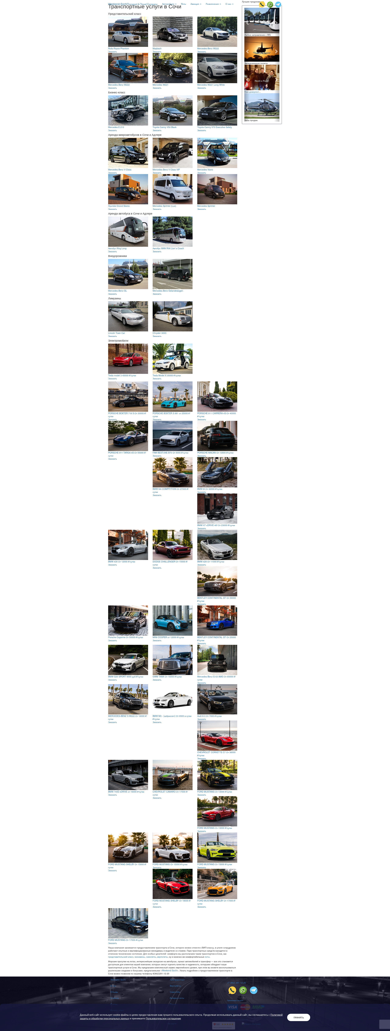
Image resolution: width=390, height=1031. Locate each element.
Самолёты (175, 991)
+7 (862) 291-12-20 (236, 982)
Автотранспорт (177, 979)
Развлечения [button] (212, 3)
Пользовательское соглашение (163, 1018)
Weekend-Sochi (133, 4)
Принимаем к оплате (235, 1000)
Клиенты (114, 997)
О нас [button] (228, 3)
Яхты (183, 3)
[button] (247, 22)
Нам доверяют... (252, 91)
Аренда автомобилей (261, 23)
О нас (113, 985)
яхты (207, 956)
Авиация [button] (195, 3)
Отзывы (114, 991)
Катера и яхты (177, 997)
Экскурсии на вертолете (261, 108)
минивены (140, 956)
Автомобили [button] (168, 3)
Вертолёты (175, 985)
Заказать (112, 51)
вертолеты (162, 956)
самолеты (151, 956)
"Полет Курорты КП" (262, 52)
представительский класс (120, 956)
